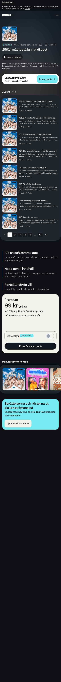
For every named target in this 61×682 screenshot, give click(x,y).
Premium (11, 300)
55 (40, 234)
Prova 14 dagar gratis (30, 346)
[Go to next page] (45, 234)
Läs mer (27, 9)
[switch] (50, 336)
